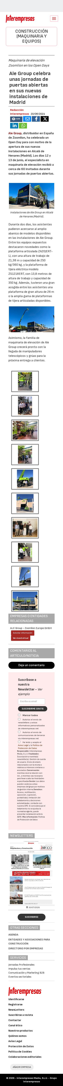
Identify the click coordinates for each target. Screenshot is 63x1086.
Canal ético (15, 1025)
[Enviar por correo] (27, 119)
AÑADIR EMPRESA (22, 1067)
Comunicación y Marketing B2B (26, 972)
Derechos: (38, 789)
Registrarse (15, 1004)
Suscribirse (31, 917)
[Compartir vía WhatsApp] (23, 125)
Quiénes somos (17, 1036)
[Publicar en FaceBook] (36, 119)
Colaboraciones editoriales (24, 1057)
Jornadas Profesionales (21, 964)
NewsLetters (16, 1009)
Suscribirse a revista (20, 1015)
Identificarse (16, 999)
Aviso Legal (23, 745)
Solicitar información (22, 633)
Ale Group (15, 133)
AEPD (19, 817)
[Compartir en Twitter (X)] (45, 119)
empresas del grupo (25, 787)
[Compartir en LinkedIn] (14, 125)
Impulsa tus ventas (19, 968)
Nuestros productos (20, 1030)
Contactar (14, 1020)
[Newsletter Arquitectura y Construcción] (31, 872)
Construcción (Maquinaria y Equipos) (31, 36)
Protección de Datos (21, 1046)
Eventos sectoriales (19, 976)
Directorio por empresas (25, 948)
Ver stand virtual (20, 638)
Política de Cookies (20, 1051)
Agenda (13, 934)
